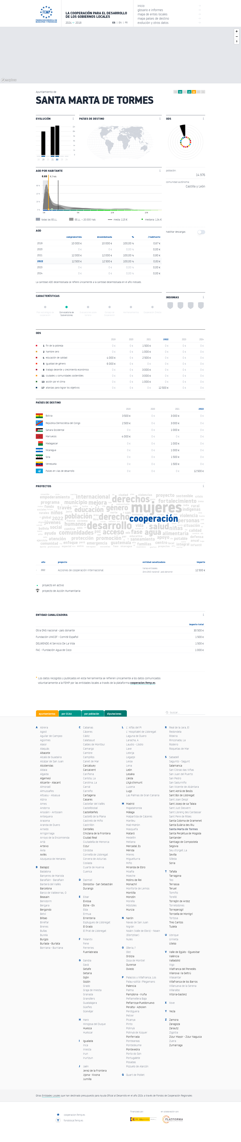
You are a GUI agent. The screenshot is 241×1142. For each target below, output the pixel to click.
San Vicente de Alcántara (184, 786)
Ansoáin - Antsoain (51, 812)
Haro (86, 1019)
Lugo (129, 791)
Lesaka (130, 774)
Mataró (130, 833)
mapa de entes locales (169, 14)
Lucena (130, 786)
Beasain (44, 897)
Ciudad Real (90, 837)
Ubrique (174, 935)
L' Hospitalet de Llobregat (141, 731)
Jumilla (87, 1079)
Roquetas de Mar (179, 748)
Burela (44, 935)
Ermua (87, 914)
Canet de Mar (91, 761)
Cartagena (89, 795)
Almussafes (47, 791)
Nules (129, 939)
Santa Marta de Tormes (183, 829)
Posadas (131, 1062)
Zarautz (173, 1028)
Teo (171, 880)
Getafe (87, 969)
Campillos (88, 757)
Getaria (87, 973)
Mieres (130, 854)
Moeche (130, 875)
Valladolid (174, 960)
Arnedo (44, 829)
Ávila (42, 850)
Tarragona (175, 875)
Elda (85, 909)
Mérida (130, 850)
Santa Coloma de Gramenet (185, 820)
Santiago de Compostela (183, 842)
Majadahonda (134, 808)
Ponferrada (133, 1036)
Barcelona (46, 888)
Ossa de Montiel (135, 960)
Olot (128, 952)
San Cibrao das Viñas (181, 770)
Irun (85, 1053)
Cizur (86, 846)
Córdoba (88, 850)
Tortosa (173, 918)
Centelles (88, 829)
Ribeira (173, 736)
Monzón (130, 897)
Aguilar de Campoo (51, 736)
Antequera (46, 816)
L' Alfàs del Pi (134, 727)
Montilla (130, 892)
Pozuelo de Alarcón (137, 1066)
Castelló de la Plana (94, 816)
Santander (175, 837)
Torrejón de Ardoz (179, 901)
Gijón (86, 977)
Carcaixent (89, 770)
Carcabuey (89, 765)
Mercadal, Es (133, 846)
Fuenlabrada (90, 952)
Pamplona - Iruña (136, 994)
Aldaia (43, 770)
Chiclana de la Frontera (96, 833)
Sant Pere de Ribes (180, 816)
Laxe (129, 748)
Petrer (130, 1015)
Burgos (44, 939)
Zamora (173, 1019)
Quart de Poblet (135, 1075)
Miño (129, 863)
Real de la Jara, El (179, 727)
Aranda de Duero (50, 825)
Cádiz (86, 736)
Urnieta (173, 939)
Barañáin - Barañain (52, 880)
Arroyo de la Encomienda (54, 837)
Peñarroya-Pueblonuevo (140, 1003)
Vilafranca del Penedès (182, 969)
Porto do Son (133, 1053)
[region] (120, 55)
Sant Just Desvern (180, 808)
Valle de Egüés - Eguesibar (184, 952)
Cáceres (87, 731)
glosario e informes (169, 10)
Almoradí (45, 786)
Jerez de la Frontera (95, 1070)
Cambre (87, 753)
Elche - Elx (89, 905)
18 (175, 92)
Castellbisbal (90, 808)
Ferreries (88, 947)
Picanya (130, 1019)
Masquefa (132, 829)
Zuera (172, 1041)
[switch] (201, 232)
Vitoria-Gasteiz (178, 994)
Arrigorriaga (47, 833)
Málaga (130, 812)
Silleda (173, 858)
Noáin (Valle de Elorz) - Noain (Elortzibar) (143, 933)
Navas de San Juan (137, 922)
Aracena (45, 820)
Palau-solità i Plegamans (140, 981)
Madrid (130, 803)
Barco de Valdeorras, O (53, 892)
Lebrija (130, 753)
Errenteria (89, 918)
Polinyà (130, 1028)
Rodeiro (173, 744)
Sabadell (174, 757)
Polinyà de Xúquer (136, 1032)
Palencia (131, 986)
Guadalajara (90, 1003)
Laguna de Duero (136, 736)
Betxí (43, 914)
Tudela (173, 926)
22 (194, 92)
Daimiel (87, 880)
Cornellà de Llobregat (95, 854)
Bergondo (45, 909)
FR (126, 22)
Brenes (44, 926)
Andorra (45, 808)
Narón (129, 918)
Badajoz (44, 867)
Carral (86, 786)
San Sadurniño (177, 782)
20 (185, 92)
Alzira (43, 799)
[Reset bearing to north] (236, 41)
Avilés (43, 854)
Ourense (131, 964)
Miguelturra (133, 858)
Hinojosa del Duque (94, 1024)
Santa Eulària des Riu (181, 825)
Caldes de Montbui (94, 744)
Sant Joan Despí (178, 799)
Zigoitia (173, 1032)
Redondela (175, 731)
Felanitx (87, 939)
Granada (88, 994)
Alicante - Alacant (50, 782)
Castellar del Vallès (94, 803)
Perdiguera (132, 1011)
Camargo (88, 748)
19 (180, 92)
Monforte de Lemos (137, 888)
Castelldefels (90, 812)
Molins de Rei (134, 880)
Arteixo (44, 846)
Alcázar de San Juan (52, 761)
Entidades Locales (51, 1095)
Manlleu (130, 820)
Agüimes (45, 740)
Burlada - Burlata (50, 943)
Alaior (43, 744)
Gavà (86, 964)
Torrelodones (176, 905)
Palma (130, 990)
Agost (43, 731)
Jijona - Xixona (91, 1075)
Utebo (172, 943)
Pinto (129, 1024)
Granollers (89, 998)
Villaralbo (174, 990)
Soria (172, 863)
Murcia (130, 909)
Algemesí (45, 778)
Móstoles (131, 905)
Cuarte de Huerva (93, 867)
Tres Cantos (176, 922)
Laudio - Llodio (134, 744)
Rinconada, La (177, 740)
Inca (85, 1045)
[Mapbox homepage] (9, 80)
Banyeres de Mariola (52, 875)
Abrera (44, 727)
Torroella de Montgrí (181, 914)
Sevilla (172, 854)
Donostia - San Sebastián (98, 884)
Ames (43, 803)
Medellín (131, 837)
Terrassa (174, 884)
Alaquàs (44, 748)
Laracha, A (132, 740)
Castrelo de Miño (93, 820)
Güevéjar (88, 1011)
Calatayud (89, 740)
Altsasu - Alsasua (50, 795)
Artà (42, 842)
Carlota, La (89, 778)
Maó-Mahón (133, 825)
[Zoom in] (236, 31)
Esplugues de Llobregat (96, 922)
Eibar (86, 897)
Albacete (45, 753)
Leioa (129, 761)
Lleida (129, 778)
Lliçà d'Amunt (134, 782)
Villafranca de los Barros (183, 981)
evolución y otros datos (169, 22)
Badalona (45, 871)
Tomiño (173, 892)
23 (198, 92)
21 (189, 92)
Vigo (171, 964)
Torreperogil (176, 909)
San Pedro (175, 778)
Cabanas (88, 727)
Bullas (43, 930)
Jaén (86, 1066)
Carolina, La (90, 782)
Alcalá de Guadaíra (51, 757)
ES (113, 22)
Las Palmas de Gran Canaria (142, 795)
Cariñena (88, 774)
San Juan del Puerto (181, 774)
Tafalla (173, 871)
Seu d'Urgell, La (178, 850)
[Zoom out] (236, 36)
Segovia (173, 846)
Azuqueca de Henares (53, 858)
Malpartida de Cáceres (139, 816)
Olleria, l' (131, 947)
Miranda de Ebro (135, 867)
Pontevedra (133, 1049)
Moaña (130, 871)
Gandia (87, 960)
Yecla (172, 1011)
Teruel (172, 888)
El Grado (88, 926)
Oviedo (130, 969)
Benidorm (46, 901)
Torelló (173, 897)
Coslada (87, 863)
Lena (129, 765)
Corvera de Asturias (94, 858)
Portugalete (133, 1058)
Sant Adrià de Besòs (181, 791)
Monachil (131, 884)
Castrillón (88, 825)
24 (203, 92)
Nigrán (130, 926)
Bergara (44, 905)
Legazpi (130, 757)
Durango (88, 888)
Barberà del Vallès (50, 884)
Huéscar (88, 1032)
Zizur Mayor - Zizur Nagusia (185, 1036)
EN (120, 22)
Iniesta (87, 1049)
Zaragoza (174, 1024)
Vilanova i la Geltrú (180, 973)
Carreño (88, 791)
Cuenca (87, 871)
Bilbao (43, 918)
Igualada (88, 1041)
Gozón (86, 981)
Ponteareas (133, 1041)
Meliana (130, 842)
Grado (86, 986)
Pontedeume (133, 1045)
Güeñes (87, 1007)
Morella (130, 901)
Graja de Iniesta (92, 990)
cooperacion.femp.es (74, 1114)
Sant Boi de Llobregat (181, 795)
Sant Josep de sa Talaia (182, 803)
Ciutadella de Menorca (96, 842)
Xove (172, 1003)
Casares (87, 799)
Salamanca (175, 765)
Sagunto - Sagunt (179, 761)
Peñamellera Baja (136, 998)
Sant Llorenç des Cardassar (185, 812)
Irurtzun (88, 1058)
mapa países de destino (169, 18)
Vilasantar (175, 977)
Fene (86, 943)
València (174, 956)
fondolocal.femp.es (73, 1120)
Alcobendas (46, 765)
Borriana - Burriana (51, 947)
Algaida (44, 774)
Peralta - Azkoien (136, 1007)
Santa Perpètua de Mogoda (185, 833)
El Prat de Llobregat (94, 930)
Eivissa (87, 901)
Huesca (87, 1028)
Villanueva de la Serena (182, 986)
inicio (169, 6)
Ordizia (130, 956)
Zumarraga (175, 1045)
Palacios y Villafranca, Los (141, 977)
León (129, 770)
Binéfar (44, 922)
